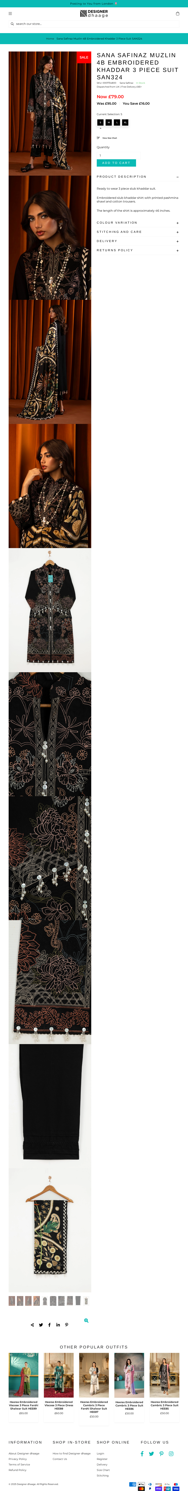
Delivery (107, 241)
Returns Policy (115, 250)
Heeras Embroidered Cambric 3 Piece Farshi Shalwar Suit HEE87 (94, 1407)
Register (102, 1459)
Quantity (103, 147)
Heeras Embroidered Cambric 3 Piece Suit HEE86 (129, 1405)
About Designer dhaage (24, 1453)
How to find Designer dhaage (72, 1453)
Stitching (103, 1475)
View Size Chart (109, 138)
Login (100, 1453)
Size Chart (103, 1470)
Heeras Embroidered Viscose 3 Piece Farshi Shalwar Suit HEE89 (23, 1405)
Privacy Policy (18, 1459)
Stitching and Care (119, 231)
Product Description (122, 176)
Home (50, 38)
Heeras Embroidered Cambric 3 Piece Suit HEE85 (164, 1405)
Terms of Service (19, 1464)
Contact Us (60, 1459)
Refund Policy (17, 1470)
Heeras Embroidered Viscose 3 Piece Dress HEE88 (59, 1405)
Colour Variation (117, 222)
